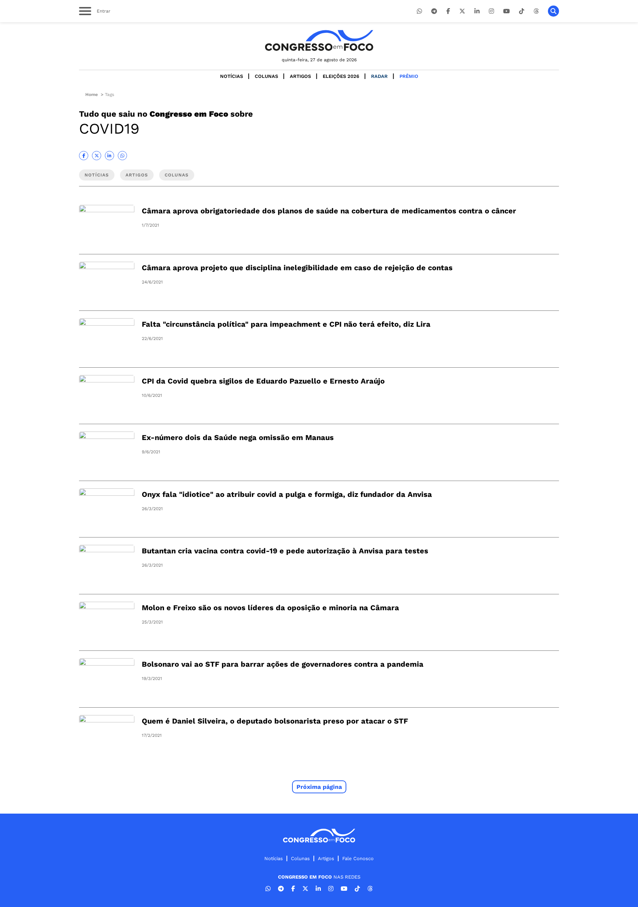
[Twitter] (462, 11)
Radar (379, 76)
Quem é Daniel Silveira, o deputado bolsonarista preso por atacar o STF (275, 721)
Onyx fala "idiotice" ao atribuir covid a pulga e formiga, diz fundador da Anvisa (287, 494)
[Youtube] (506, 11)
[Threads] (536, 11)
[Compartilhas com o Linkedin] (109, 155)
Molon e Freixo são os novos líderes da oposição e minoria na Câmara (270, 607)
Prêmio (408, 76)
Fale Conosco (358, 858)
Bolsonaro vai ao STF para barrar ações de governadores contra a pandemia (282, 664)
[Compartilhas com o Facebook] (83, 155)
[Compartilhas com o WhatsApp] (122, 155)
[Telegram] (434, 11)
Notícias (231, 76)
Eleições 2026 (341, 76)
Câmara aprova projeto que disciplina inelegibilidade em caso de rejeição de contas (297, 267)
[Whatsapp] (419, 11)
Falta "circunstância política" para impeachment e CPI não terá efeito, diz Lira (286, 324)
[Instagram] (491, 11)
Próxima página (319, 786)
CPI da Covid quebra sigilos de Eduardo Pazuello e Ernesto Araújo (263, 381)
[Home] (319, 40)
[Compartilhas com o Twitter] (96, 155)
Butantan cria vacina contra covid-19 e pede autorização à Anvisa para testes (285, 550)
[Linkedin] (477, 11)
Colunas (266, 76)
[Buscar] (553, 11)
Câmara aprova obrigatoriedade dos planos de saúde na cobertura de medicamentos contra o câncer (329, 210)
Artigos (300, 76)
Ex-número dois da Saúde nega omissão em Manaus (238, 437)
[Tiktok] (521, 11)
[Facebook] (448, 11)
